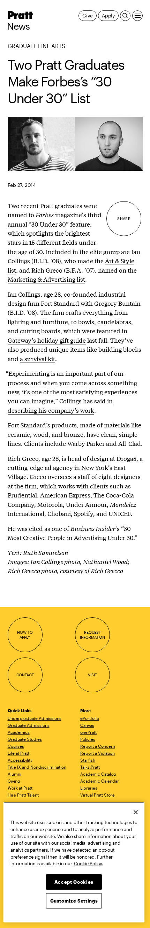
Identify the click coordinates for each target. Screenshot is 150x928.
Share (123, 218)
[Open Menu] (137, 15)
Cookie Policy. (88, 863)
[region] (73, 862)
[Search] (125, 15)
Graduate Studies (25, 739)
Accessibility (20, 760)
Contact (25, 674)
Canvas (87, 725)
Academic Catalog (98, 773)
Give (87, 15)
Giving (14, 780)
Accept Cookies (73, 882)
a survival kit (37, 358)
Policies (87, 739)
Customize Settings (74, 901)
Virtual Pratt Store (97, 794)
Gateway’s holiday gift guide (47, 340)
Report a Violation (97, 753)
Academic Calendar (99, 780)
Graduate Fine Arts (36, 46)
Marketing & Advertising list (46, 279)
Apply (108, 15)
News (18, 26)
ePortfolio (89, 718)
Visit (92, 674)
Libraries (88, 787)
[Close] (135, 812)
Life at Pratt (18, 753)
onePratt (88, 732)
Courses (16, 746)
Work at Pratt (20, 787)
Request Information (92, 634)
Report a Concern (97, 746)
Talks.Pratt (90, 767)
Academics (19, 732)
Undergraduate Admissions (34, 718)
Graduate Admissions (29, 725)
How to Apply (24, 634)
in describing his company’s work (60, 405)
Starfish (87, 760)
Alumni (14, 773)
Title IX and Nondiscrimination (37, 767)
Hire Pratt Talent (23, 794)
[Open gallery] (75, 144)
